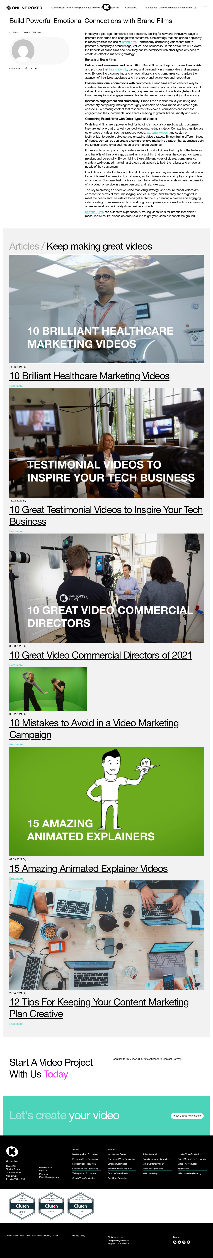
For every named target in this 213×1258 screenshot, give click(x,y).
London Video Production (189, 1154)
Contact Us (131, 8)
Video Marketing (150, 1173)
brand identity (118, 69)
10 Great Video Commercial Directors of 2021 (100, 655)
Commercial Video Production (121, 1159)
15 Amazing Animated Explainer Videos (88, 869)
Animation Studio (150, 1154)
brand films (129, 42)
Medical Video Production (84, 1164)
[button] (203, 7)
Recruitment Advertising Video (156, 1159)
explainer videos (157, 132)
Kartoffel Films (94, 212)
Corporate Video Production (85, 1168)
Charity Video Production (83, 1178)
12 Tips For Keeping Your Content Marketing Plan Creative (99, 1008)
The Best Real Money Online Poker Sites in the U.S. (76, 8)
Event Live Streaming (49, 1177)
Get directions (45, 1167)
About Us (114, 8)
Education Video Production (85, 1159)
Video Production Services (120, 1168)
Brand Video (183, 1168)
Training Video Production (84, 1173)
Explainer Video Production (120, 1173)
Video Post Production (153, 1168)
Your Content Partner (117, 1154)
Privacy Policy (78, 1236)
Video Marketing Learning (189, 1173)
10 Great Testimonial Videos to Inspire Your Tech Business (106, 516)
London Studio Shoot (117, 1164)
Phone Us (43, 1174)
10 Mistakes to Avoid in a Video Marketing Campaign (94, 729)
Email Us (43, 1171)
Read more (16, 386)
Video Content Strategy (153, 1164)
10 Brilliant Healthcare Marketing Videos (89, 376)
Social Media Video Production (192, 1159)
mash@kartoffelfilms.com (187, 1116)
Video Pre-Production (187, 1164)
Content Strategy (32, 32)
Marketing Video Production (84, 1154)
